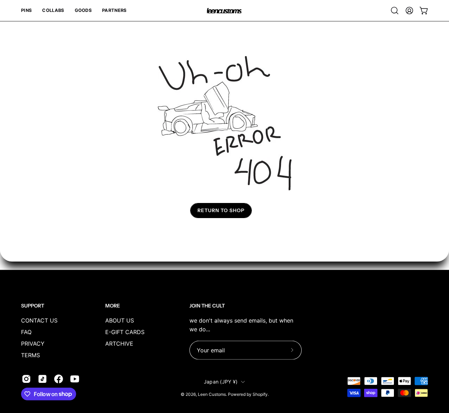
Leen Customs (212, 394)
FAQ (26, 331)
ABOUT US (119, 320)
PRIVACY (33, 343)
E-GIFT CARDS (125, 331)
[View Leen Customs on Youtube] (74, 378)
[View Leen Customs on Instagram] (26, 378)
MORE (112, 306)
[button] (26, 10)
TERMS (30, 354)
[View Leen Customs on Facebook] (58, 378)
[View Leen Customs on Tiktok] (42, 378)
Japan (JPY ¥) (221, 382)
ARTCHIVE (119, 343)
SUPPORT (32, 306)
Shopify (260, 394)
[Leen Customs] (224, 10)
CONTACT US (39, 320)
